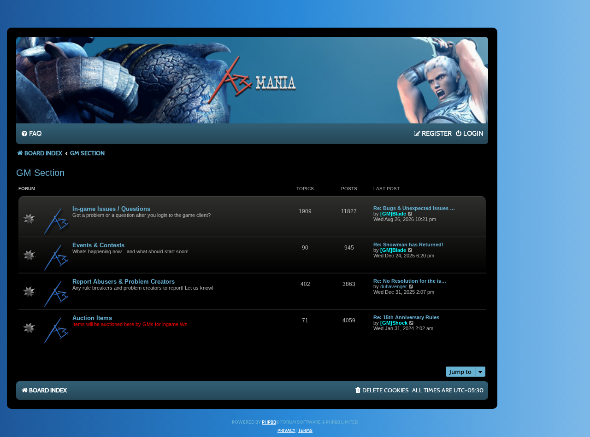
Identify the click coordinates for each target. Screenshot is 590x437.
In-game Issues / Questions (111, 208)
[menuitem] (31, 134)
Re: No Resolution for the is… (409, 281)
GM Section (40, 173)
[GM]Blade (393, 213)
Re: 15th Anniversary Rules (406, 317)
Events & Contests (98, 245)
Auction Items (92, 318)
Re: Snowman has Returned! (408, 244)
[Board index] (252, 79)
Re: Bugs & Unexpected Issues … (414, 208)
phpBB (269, 422)
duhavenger (393, 286)
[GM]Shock (393, 323)
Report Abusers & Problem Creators (123, 281)
